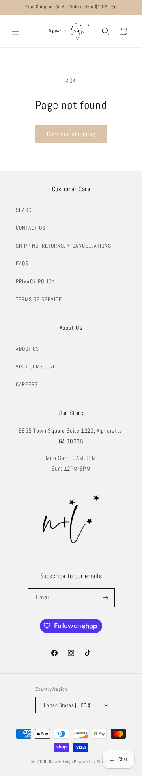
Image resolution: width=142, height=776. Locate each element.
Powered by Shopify (92, 761)
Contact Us (30, 227)
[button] (15, 31)
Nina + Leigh (61, 761)
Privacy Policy (35, 281)
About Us (27, 348)
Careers (27, 384)
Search (25, 210)
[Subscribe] (105, 597)
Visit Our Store (36, 366)
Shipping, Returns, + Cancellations (63, 245)
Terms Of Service (39, 299)
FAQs (22, 263)
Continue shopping (71, 134)
